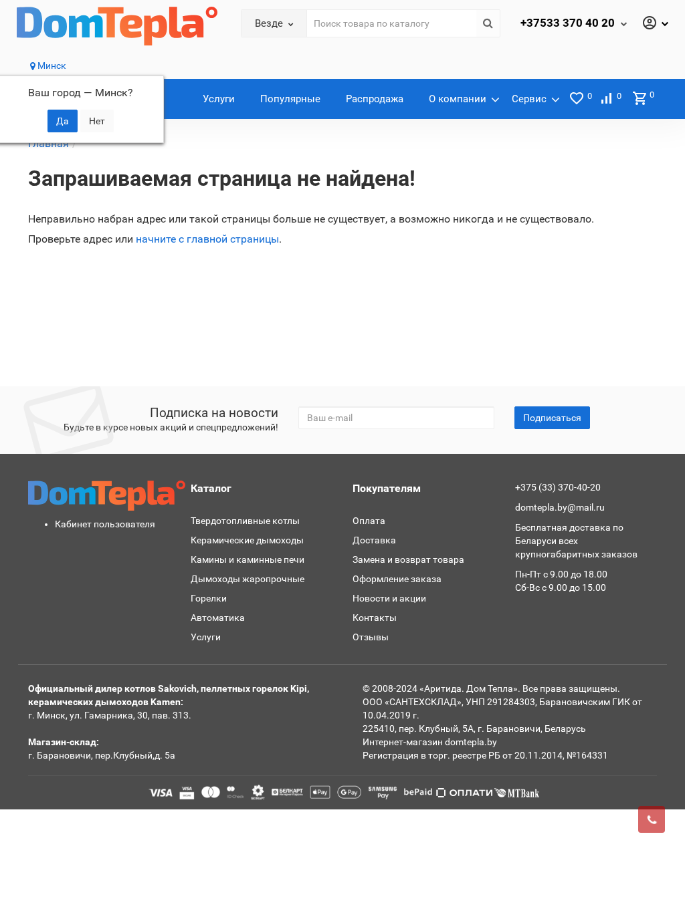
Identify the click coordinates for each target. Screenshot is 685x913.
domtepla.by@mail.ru (560, 507)
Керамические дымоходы (247, 540)
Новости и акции (389, 598)
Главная (48, 143)
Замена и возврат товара (408, 559)
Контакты (375, 617)
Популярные (290, 99)
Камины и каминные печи (247, 559)
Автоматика (218, 617)
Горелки (209, 598)
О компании (457, 99)
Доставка (374, 540)
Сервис (529, 99)
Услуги (219, 99)
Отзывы (371, 637)
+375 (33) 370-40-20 (558, 487)
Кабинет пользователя (105, 524)
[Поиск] (488, 23)
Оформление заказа (397, 578)
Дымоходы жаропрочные (247, 578)
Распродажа (374, 99)
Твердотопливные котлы (245, 520)
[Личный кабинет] (655, 24)
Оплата (369, 520)
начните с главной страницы (207, 239)
